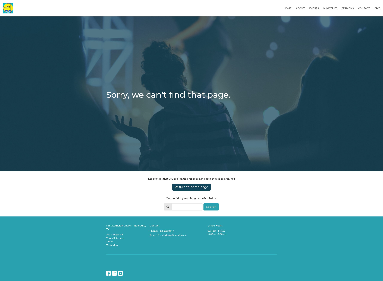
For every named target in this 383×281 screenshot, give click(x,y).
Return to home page (191, 187)
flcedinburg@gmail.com (172, 235)
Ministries (330, 8)
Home (287, 8)
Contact (364, 8)
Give (377, 8)
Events (314, 8)
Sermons (348, 8)
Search (211, 207)
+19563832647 (166, 231)
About (300, 8)
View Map (112, 245)
